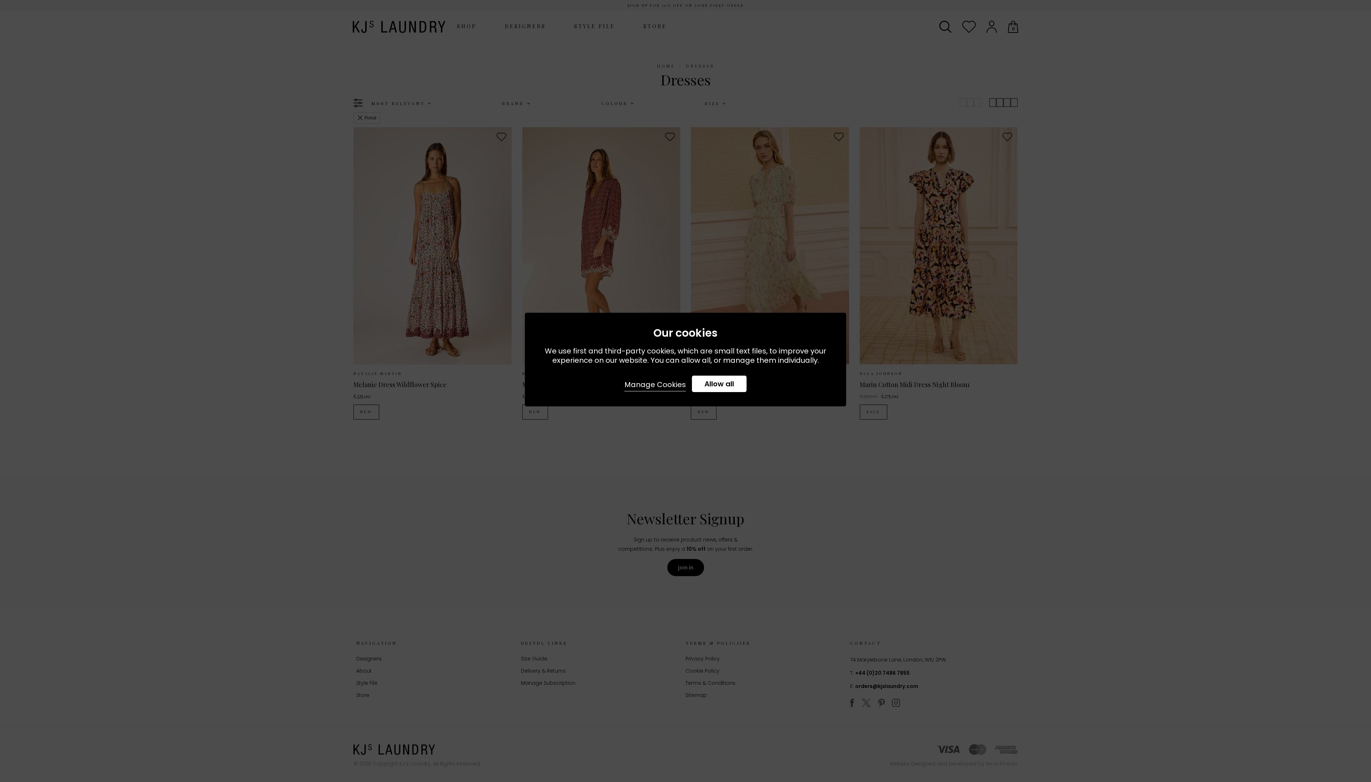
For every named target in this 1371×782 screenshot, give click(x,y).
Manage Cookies (655, 385)
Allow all (719, 384)
